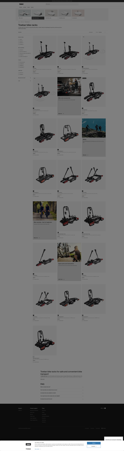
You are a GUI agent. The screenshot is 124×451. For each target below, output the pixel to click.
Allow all (93, 443)
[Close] (121, 437)
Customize (93, 446)
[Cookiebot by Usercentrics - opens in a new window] (28, 449)
